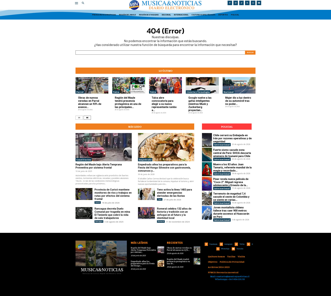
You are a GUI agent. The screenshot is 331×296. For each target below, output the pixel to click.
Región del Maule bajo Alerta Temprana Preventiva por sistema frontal (99, 166)
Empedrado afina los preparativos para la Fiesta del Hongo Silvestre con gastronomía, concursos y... (164, 167)
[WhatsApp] (253, 3)
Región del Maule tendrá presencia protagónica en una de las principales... (128, 102)
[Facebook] (230, 3)
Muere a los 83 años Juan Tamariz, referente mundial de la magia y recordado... (232, 167)
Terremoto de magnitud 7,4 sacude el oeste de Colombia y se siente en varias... (231, 196)
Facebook (213, 244)
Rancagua (99, 221)
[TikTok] (241, 3)
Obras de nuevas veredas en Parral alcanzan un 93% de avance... (89, 102)
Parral (80, 91)
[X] (247, 3)
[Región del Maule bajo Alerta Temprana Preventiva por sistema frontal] (104, 147)
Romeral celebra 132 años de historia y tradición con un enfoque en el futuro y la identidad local (174, 213)
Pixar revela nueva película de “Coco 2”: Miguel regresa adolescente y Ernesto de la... (230, 182)
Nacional (228, 91)
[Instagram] (235, 3)
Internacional (222, 144)
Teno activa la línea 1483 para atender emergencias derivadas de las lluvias (174, 192)
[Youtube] (259, 3)
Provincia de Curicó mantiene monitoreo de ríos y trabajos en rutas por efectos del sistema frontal (113, 194)
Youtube (239, 249)
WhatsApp (225, 249)
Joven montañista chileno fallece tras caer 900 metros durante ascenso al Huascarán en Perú (231, 212)
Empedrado (145, 159)
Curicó (97, 202)
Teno (160, 199)
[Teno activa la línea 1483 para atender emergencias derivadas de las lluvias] (146, 194)
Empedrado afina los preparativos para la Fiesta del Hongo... (143, 263)
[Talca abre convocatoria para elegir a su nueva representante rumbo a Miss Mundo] (165, 85)
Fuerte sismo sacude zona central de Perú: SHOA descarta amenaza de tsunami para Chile (232, 153)
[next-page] (87, 118)
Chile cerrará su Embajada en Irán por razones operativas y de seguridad (232, 138)
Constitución (83, 159)
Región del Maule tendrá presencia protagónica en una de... (178, 261)
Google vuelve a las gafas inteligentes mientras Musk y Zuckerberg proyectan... (200, 104)
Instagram (228, 244)
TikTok (242, 244)
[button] (83, 3)
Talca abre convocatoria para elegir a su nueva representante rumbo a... (164, 104)
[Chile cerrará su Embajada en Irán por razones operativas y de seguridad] (207, 140)
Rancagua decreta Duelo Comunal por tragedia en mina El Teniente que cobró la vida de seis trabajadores (112, 213)
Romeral (161, 221)
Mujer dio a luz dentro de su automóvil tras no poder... (238, 100)
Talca (116, 91)
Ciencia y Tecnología (198, 91)
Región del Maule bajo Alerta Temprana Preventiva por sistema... (143, 250)
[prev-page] (79, 118)
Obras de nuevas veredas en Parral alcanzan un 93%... (179, 249)
